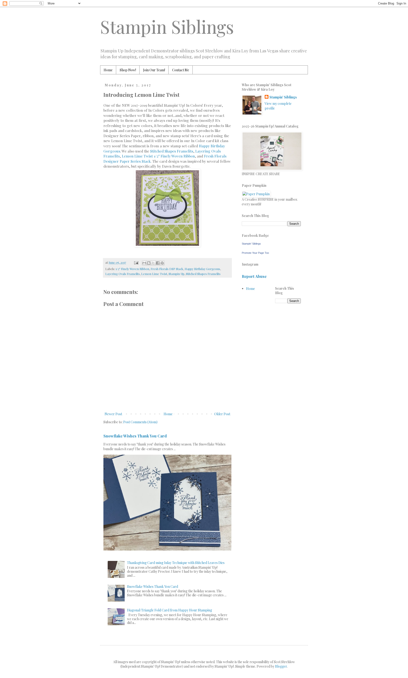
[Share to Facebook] (157, 263)
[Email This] (144, 263)
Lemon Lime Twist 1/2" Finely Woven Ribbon (158, 155)
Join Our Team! (154, 70)
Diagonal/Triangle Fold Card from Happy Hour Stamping (169, 610)
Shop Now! (128, 70)
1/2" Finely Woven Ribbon (132, 269)
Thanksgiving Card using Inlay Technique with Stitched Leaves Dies (176, 562)
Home (108, 70)
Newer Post (113, 414)
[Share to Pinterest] (162, 263)
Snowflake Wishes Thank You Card (135, 435)
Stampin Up (176, 274)
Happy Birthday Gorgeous (202, 269)
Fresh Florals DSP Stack (167, 269)
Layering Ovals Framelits (122, 274)
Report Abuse (254, 276)
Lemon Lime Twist (154, 274)
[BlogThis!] (148, 263)
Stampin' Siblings (283, 97)
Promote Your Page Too (255, 252)
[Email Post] (136, 262)
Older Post (222, 414)
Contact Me (180, 70)
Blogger (281, 666)
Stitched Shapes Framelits (171, 150)
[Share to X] (153, 263)
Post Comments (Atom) (140, 422)
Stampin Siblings (167, 26)
